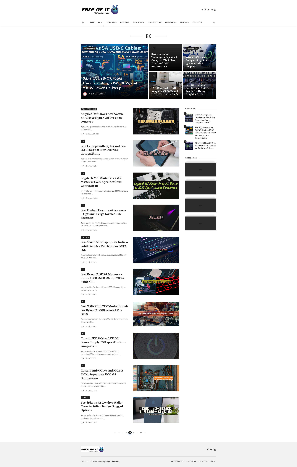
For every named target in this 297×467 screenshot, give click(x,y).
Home (92, 22)
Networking (137, 22)
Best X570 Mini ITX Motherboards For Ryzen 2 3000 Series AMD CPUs (104, 310)
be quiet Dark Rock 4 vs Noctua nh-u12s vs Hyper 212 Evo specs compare (102, 117)
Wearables (124, 22)
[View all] (200, 169)
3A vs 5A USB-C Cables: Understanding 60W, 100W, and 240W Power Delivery (110, 83)
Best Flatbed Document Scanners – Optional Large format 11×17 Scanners (103, 214)
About (213, 461)
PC (99, 22)
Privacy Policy (177, 461)
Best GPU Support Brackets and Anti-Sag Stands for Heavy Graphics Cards (198, 90)
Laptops (85, 237)
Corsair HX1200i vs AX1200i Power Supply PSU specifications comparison (103, 342)
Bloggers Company (112, 461)
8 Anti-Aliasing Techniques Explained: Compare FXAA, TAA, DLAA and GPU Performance (164, 60)
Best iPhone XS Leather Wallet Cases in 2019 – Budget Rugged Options (102, 406)
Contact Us (197, 22)
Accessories (89, 48)
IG (89, 94)
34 (126, 433)
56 (141, 433)
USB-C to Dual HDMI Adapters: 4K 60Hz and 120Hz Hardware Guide (164, 91)
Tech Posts (110, 22)
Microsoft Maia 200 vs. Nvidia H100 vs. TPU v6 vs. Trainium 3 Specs (205, 145)
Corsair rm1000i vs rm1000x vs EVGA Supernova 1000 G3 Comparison (102, 374)
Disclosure (191, 461)
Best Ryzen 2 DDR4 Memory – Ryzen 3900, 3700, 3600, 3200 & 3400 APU (103, 278)
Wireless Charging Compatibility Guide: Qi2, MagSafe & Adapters (198, 62)
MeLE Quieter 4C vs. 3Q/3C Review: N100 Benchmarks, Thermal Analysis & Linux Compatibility (205, 132)
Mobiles (85, 398)
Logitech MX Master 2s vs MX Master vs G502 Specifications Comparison (101, 182)
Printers (183, 22)
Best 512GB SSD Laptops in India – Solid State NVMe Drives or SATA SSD (104, 246)
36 (134, 433)
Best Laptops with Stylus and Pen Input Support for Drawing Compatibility (103, 150)
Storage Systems (154, 22)
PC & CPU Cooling (89, 109)
